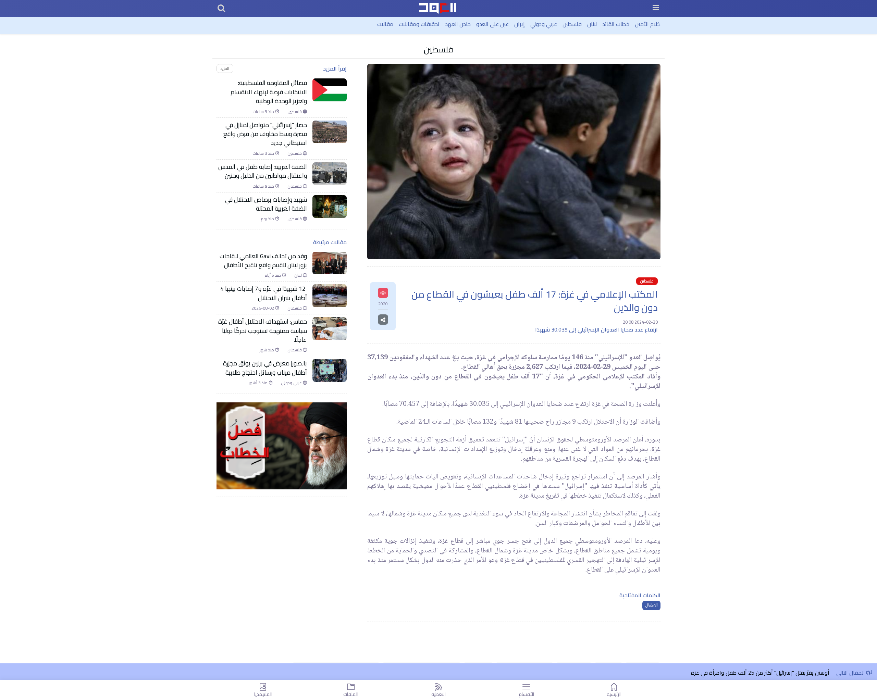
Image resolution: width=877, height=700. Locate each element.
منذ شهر (267, 350)
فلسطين (572, 24)
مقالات (385, 24)
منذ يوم (268, 219)
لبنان (592, 24)
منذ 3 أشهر (259, 383)
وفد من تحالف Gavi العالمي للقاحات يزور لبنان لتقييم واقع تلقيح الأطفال (263, 261)
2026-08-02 (263, 308)
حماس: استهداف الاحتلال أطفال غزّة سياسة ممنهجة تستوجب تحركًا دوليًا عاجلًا (262, 330)
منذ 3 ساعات (263, 112)
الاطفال (651, 605)
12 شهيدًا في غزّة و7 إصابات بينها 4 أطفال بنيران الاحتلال (263, 293)
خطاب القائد (615, 24)
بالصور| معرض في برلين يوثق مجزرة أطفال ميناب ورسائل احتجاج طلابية (265, 368)
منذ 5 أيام (273, 275)
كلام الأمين (647, 24)
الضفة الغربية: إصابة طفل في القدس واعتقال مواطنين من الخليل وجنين (262, 171)
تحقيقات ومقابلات (419, 24)
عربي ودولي (543, 24)
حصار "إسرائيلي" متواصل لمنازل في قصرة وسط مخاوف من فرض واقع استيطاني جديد (265, 134)
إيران (519, 24)
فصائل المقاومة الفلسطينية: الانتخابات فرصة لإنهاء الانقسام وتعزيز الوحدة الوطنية (269, 91)
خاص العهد (458, 24)
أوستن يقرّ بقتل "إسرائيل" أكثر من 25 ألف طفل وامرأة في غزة (760, 672)
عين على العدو (492, 24)
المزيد (224, 68)
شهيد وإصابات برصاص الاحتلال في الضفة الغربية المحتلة (266, 204)
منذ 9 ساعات (263, 186)
